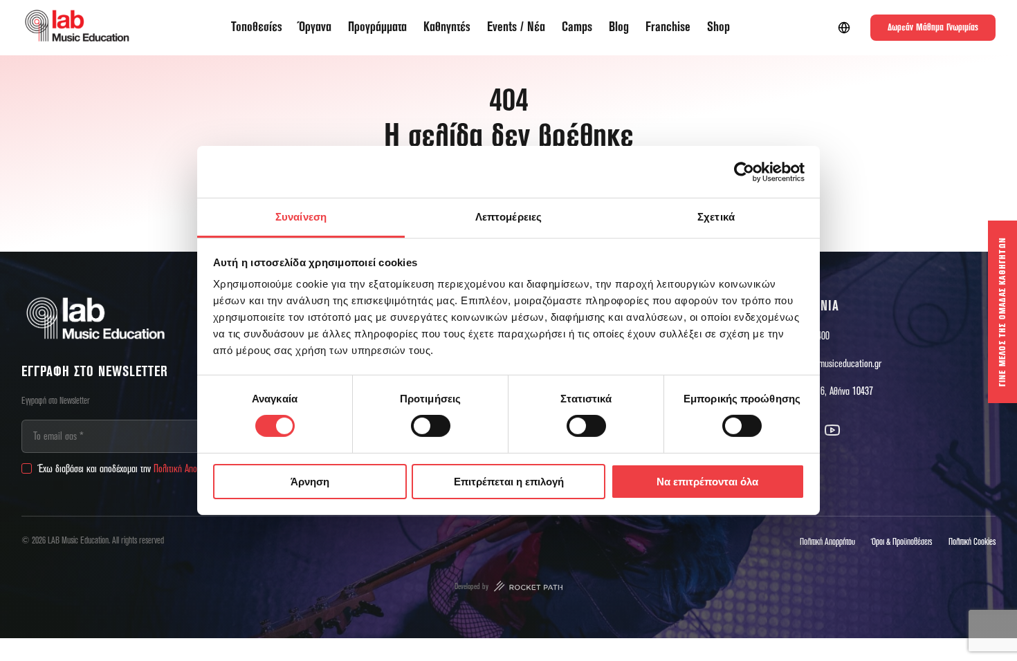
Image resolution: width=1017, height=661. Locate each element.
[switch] (430, 426)
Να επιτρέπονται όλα (707, 481)
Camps (577, 27)
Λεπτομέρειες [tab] (508, 217)
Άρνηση (310, 481)
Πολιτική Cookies (972, 542)
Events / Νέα (516, 27)
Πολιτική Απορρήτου (187, 468)
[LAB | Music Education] (76, 28)
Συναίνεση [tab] (301, 217)
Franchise (667, 27)
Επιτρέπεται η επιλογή (509, 481)
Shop (718, 27)
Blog (619, 27)
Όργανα (315, 27)
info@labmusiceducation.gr (833, 363)
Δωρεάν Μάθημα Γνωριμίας (933, 27)
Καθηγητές (446, 27)
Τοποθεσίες (256, 27)
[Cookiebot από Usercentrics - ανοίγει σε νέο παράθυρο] (744, 171)
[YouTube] (832, 430)
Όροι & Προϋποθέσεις (902, 542)
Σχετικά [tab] (716, 217)
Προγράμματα (377, 27)
